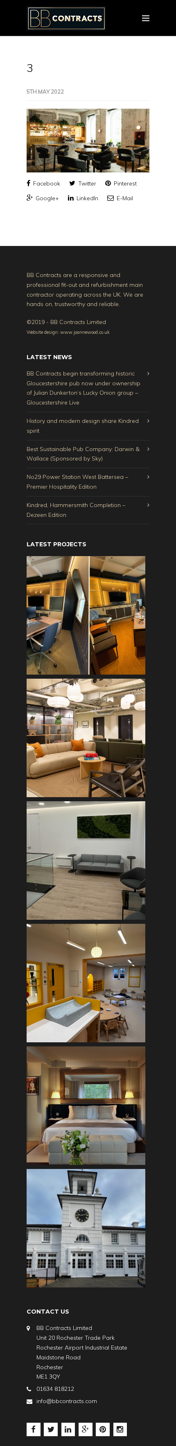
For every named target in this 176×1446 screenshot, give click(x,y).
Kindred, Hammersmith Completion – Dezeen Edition (76, 510)
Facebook (46, 183)
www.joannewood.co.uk (85, 332)
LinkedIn (86, 198)
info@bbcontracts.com (66, 1401)
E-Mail (124, 198)
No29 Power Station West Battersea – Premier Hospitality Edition (77, 481)
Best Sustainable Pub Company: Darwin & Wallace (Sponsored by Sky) (83, 454)
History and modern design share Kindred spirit (83, 425)
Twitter (86, 183)
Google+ (46, 198)
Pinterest (124, 183)
